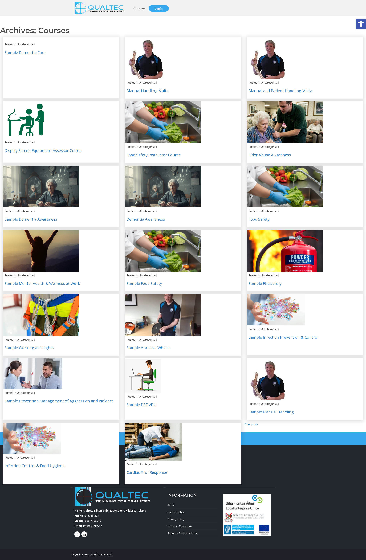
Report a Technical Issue (182, 533)
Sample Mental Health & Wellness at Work (42, 283)
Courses (139, 8)
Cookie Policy (175, 512)
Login (159, 8)
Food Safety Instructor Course (154, 154)
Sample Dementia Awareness (31, 219)
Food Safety (259, 219)
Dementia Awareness (146, 219)
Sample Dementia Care (25, 52)
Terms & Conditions (179, 526)
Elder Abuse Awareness (270, 154)
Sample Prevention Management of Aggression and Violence (59, 400)
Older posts (251, 424)
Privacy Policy (175, 519)
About (171, 505)
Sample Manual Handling (271, 412)
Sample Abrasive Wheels (148, 347)
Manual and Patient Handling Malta (280, 90)
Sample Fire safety (265, 283)
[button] (361, 24)
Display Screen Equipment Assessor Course (44, 150)
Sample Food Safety (144, 283)
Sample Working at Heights (29, 347)
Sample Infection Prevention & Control (283, 337)
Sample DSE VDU (142, 404)
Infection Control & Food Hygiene (34, 465)
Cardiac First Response (147, 472)
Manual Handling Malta (148, 90)
